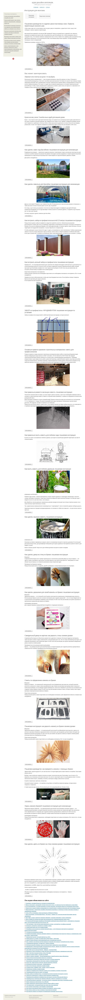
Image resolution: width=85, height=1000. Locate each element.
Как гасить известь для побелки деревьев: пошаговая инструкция (48, 469)
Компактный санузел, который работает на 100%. (38, 937)
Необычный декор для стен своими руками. (37, 927)
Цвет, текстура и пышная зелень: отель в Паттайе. (38, 953)
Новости (42, 7)
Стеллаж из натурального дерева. (34, 932)
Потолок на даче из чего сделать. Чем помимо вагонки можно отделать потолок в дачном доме (12, 42)
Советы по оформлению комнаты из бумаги (40, 680)
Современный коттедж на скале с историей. (37, 972)
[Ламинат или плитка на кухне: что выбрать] (53, 100)
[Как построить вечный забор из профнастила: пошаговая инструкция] (53, 293)
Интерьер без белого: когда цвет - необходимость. (38, 964)
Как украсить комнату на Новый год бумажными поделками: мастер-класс (44, 991)
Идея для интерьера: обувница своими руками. (38, 966)
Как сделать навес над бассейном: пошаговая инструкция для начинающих (51, 150)
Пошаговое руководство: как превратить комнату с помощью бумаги (49, 769)
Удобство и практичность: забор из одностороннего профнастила (42, 975)
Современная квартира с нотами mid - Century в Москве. (40, 943)
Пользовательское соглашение (38, 995)
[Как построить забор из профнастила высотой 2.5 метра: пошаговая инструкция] (53, 245)
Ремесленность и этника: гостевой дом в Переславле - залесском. (42, 938)
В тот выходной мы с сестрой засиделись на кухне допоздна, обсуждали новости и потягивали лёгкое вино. (52, 906)
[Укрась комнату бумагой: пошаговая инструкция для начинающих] (53, 829)
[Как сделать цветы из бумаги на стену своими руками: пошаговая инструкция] (53, 862)
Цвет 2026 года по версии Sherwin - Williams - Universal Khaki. (41, 949)
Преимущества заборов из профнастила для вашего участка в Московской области (46, 977)
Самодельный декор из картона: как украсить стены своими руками (49, 636)
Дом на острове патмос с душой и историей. (37, 954)
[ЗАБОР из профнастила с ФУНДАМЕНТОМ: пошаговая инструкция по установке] (53, 329)
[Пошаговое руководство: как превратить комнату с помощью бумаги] (53, 794)
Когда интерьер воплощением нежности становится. (39, 958)
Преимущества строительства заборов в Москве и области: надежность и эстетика (46, 978)
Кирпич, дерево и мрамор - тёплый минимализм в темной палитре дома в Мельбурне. (47, 956)
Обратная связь (55, 995)
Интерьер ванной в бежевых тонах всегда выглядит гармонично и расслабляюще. (46, 945)
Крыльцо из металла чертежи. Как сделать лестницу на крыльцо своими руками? (12, 33)
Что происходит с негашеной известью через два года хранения (42, 985)
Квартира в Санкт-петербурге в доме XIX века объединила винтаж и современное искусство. (49, 951)
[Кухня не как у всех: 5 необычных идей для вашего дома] (53, 135)
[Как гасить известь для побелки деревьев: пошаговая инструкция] (53, 482)
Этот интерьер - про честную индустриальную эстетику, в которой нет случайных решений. (48, 924)
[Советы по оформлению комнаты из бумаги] (53, 709)
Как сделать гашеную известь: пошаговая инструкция (43, 517)
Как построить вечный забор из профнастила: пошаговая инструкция (49, 262)
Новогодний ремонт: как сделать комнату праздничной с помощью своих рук (12, 22)
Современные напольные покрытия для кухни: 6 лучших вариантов (43, 959)
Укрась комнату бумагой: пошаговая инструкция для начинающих (48, 806)
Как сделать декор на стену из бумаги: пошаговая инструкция (46, 555)
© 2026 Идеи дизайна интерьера (10, 995)
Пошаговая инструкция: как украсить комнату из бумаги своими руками (50, 726)
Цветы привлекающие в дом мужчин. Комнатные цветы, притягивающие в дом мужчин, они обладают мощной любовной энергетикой (13, 49)
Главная (35, 7)
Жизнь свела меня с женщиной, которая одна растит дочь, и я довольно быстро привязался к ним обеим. (52, 905)
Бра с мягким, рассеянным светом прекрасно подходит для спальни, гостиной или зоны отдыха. (50, 941)
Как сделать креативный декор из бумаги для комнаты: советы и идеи (43, 988)
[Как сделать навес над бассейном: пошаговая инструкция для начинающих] (53, 168)
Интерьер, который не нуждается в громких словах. (39, 925)
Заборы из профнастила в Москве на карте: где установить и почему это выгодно (46, 970)
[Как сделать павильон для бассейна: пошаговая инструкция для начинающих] (53, 194)
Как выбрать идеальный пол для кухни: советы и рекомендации (42, 961)
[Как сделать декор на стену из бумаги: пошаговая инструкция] (53, 576)
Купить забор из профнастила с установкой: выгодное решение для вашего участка (47, 974)
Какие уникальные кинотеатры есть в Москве (37, 982)
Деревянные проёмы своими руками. (35, 969)
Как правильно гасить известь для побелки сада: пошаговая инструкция (50, 435)
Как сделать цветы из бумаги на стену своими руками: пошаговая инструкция (52, 844)
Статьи (48, 7)
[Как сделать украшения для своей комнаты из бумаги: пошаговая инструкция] (53, 617)
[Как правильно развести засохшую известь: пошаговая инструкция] (53, 418)
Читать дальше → (28, 68)
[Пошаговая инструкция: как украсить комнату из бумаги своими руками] (53, 751)
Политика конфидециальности (34, 997)
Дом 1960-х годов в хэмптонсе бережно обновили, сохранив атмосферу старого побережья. (48, 917)
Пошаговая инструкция (31, 16)
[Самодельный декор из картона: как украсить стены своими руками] (53, 662)
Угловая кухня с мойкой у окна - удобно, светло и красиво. (40, 967)
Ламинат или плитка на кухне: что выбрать (40, 77)
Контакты (30, 995)
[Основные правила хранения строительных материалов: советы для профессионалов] (53, 375)
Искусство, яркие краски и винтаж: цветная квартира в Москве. (41, 962)
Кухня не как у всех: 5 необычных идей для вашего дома (45, 117)
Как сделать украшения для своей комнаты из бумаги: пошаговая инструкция (52, 592)
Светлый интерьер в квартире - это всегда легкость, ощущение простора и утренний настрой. (49, 980)
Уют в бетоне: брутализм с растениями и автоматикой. (39, 986)
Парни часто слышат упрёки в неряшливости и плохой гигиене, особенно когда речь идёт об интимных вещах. (53, 908)
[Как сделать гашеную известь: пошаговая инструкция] (53, 528)
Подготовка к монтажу (45, 16)
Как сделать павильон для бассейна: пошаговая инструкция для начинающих (52, 184)
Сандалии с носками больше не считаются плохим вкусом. (40, 903)
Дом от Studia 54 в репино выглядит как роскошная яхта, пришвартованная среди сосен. (48, 919)
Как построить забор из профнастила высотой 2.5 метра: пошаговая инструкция (53, 220)
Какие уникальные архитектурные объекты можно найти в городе (42, 983)
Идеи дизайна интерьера (42, 2)
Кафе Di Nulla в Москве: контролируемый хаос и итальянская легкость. (43, 940)
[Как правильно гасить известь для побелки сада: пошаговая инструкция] (53, 452)
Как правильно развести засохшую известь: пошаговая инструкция (48, 392)
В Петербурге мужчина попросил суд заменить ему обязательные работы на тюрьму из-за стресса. (12, 27)
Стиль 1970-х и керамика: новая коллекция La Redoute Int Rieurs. (42, 913)
